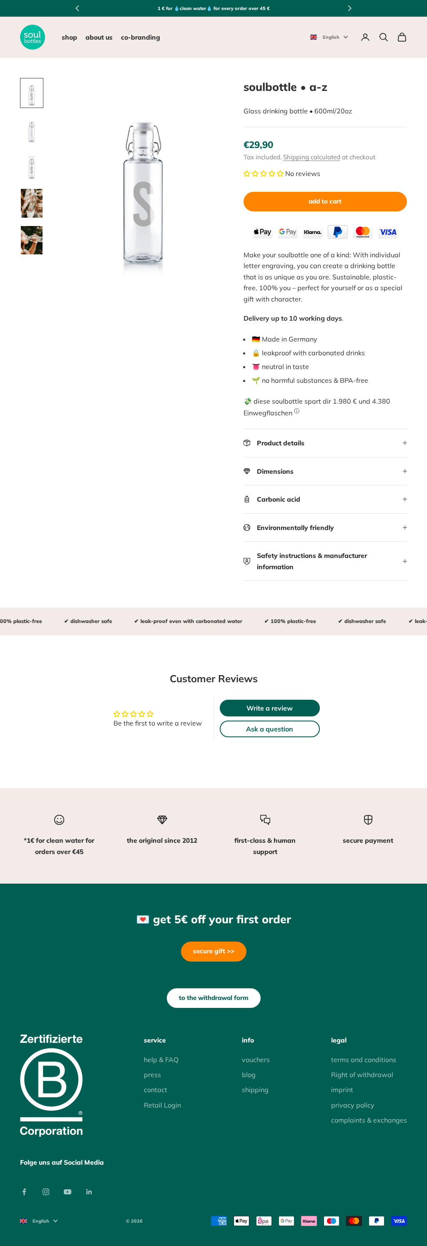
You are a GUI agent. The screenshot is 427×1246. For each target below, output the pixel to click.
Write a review (269, 708)
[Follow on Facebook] (24, 1192)
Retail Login (162, 1105)
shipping (255, 1089)
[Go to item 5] (31, 240)
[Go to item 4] (31, 203)
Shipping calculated (311, 157)
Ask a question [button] (269, 729)
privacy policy (352, 1105)
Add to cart (325, 201)
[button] (264, 173)
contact (155, 1089)
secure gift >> (213, 951)
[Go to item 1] (31, 93)
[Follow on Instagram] (46, 1192)
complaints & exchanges (369, 1120)
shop (69, 37)
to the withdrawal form (214, 998)
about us (99, 37)
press (152, 1074)
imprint (342, 1089)
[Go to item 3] (31, 166)
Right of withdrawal (362, 1074)
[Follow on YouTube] (67, 1192)
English (331, 37)
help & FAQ (161, 1059)
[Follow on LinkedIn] (89, 1192)
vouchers (256, 1059)
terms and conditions (363, 1059)
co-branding (140, 37)
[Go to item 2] (31, 130)
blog (249, 1074)
